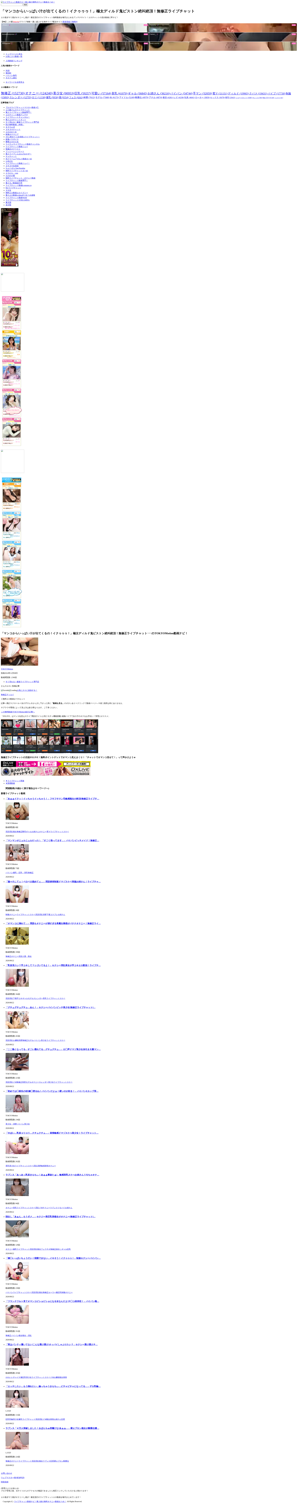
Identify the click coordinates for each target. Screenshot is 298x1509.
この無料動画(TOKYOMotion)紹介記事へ (18, 712)
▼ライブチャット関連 (15, 781)
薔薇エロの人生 (12, 142)
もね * (12, 307)
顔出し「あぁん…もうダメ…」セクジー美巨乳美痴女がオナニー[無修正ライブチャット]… (50, 1216)
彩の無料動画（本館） (15, 125)
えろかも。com (12, 173)
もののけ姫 (10, 176)
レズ (178, 97)
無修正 (13, 93)
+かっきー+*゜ (12, 394)
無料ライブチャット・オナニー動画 (20, 178)
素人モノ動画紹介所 (14, 183)
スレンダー (20, 97)
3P (271, 98)
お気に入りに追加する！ (27, 690)
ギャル (137, 93)
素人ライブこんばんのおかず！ (19, 154)
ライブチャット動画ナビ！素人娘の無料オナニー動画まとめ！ (40, 1501)
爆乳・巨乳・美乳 (20, 873)
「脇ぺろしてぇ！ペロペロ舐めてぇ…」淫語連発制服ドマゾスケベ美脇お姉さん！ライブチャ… (53, 881)
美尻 (24, 1082)
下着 (48, 915)
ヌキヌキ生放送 (12, 166)
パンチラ (279, 97)
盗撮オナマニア (12, 134)
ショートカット (244, 98)
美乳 (119, 93)
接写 (230, 97)
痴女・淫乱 (27, 1335)
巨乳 (82, 93)
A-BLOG (9, 161)
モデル (102, 97)
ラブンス (54, 1208)
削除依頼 (4, 1482)
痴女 (15, 832)
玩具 (189, 97)
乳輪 (11, 1419)
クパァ (258, 93)
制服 (7, 915)
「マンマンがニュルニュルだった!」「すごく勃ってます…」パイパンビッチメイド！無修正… (52, 840)
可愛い (101, 93)
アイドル (127, 97)
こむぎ (12, 575)
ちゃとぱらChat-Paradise (15, 168)
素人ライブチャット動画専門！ (19, 112)
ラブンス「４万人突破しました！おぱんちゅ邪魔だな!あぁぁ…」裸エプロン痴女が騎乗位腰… (52, 1428)
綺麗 (89, 97)
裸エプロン (58, 1461)
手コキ (19, 998)
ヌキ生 (8, 190)
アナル (155, 97)
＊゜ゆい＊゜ (11, 517)
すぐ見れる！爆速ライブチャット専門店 (22, 122)
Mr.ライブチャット (13, 188)
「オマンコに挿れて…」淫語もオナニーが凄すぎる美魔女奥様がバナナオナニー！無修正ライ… (53, 923)
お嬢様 (16, 1040)
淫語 (7, 832)
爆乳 (52, 97)
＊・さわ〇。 (11, 488)
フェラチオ (45, 1249)
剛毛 (24, 832)
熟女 (266, 98)
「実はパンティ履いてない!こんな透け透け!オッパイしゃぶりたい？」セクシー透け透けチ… (52, 1344)
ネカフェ (11, 78)
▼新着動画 (10, 783)
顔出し (58, 1249)
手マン (202, 93)
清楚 (45, 915)
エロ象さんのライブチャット (18, 110)
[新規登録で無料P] (69, 22)
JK (8, 71)
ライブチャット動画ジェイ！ (18, 163)
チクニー (46, 1208)
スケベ (66, 832)
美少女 (63, 93)
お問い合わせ (6, 1473)
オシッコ (257, 98)
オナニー (39, 93)
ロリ (39, 97)
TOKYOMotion (7, 669)
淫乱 (11, 832)
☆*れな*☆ (11, 336)
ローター (202, 97)
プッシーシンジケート (15, 151)
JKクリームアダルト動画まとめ (19, 159)
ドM (15, 1082)
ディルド (238, 93)
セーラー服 (53, 1292)
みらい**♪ (11, 604)
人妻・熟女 (27, 956)
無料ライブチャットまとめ (17, 171)
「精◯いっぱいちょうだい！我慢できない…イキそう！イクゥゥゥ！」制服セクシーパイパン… (53, 1258)
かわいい (9, 1377)
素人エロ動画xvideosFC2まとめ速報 (20, 195)
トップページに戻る (14, 54)
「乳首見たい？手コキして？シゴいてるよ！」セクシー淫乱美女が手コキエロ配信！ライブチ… (53, 965)
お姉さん (159, 93)
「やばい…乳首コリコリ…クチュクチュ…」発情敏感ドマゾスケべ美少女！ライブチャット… (52, 1133)
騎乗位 (141, 97)
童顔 (8, 73)
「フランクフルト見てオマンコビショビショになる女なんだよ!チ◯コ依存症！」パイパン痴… (52, 1301)
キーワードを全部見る (15, 82)
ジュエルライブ (11, 299)
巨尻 (63, 1419)
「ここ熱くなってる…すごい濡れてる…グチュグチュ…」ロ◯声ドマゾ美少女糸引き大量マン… (53, 1049)
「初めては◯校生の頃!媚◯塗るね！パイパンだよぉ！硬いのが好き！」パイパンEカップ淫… (52, 1091)
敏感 (43, 1166)
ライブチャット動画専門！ (17, 180)
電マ (219, 93)
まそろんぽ (10, 127)
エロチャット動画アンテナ (17, 115)
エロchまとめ (11, 132)
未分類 (8, 205)
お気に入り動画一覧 (14, 56)
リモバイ (61, 1208)
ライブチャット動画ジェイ (17, 147)
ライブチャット (56, 832)
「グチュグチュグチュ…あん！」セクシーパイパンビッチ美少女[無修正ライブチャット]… (50, 1007)
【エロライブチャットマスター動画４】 (22, 107)
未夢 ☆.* (12, 546)
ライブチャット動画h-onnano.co (19, 185)
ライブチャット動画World (16, 198)
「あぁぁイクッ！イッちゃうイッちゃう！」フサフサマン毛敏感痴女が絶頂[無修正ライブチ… (52, 798)
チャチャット (11, 156)
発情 (46, 1166)
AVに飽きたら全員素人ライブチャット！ (23, 137)
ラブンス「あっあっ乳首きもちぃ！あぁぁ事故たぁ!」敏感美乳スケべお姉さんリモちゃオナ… (52, 1175)
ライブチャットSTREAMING (18, 200)
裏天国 (8, 202)
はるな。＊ (11, 423)
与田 (11, 365)
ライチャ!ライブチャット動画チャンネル (23, 144)
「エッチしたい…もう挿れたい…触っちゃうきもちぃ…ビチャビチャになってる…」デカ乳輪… (53, 1386)
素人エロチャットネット (16, 120)
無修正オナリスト (13, 149)
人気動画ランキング (14, 61)
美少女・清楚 (11, 1124)
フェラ (76, 97)
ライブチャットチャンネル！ (18, 117)
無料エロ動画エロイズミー (17, 193)
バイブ (276, 93)
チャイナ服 (17, 1377)
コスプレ (54, 915)
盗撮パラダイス (12, 139)
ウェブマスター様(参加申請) (12, 1478)
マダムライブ (11, 480)
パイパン (11, 75)
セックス (217, 97)
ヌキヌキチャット (13, 129)
